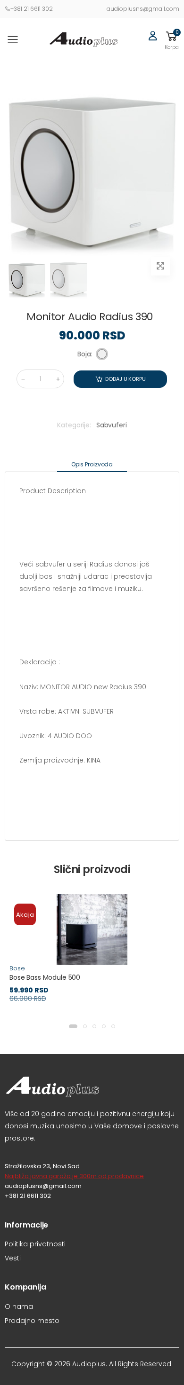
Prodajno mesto (32, 1320)
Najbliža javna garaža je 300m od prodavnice (74, 1176)
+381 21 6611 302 (31, 9)
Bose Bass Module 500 (44, 977)
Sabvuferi (111, 425)
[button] (171, 40)
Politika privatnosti (35, 1244)
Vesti (13, 1258)
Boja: (84, 354)
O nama (19, 1306)
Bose (17, 968)
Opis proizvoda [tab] (92, 464)
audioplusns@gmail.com (143, 9)
